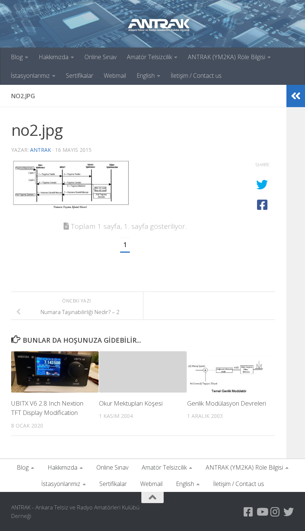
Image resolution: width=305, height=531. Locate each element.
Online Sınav (100, 57)
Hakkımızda (53, 57)
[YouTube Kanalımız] (262, 512)
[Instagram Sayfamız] (275, 512)
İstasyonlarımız (30, 75)
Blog (17, 57)
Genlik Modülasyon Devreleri (226, 403)
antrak (40, 149)
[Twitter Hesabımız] (288, 512)
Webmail (115, 75)
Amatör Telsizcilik (149, 57)
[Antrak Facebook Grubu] (248, 512)
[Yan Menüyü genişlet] (295, 96)
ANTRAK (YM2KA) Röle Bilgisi (226, 57)
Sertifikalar (79, 75)
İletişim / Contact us (196, 75)
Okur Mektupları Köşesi (131, 403)
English (146, 75)
